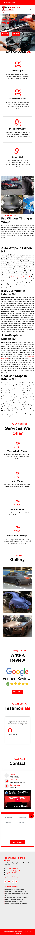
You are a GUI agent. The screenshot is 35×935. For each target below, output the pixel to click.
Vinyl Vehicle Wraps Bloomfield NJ (15, 891)
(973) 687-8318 (13, 869)
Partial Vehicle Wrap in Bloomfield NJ (16, 903)
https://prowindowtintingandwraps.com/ (15, 877)
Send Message (17, 842)
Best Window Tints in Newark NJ (15, 889)
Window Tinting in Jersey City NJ (15, 899)
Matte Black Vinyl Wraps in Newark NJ (17, 897)
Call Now (5, 33)
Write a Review (17, 691)
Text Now (16, 33)
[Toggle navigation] (30, 9)
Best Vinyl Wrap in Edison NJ (14, 901)
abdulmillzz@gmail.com (15, 871)
